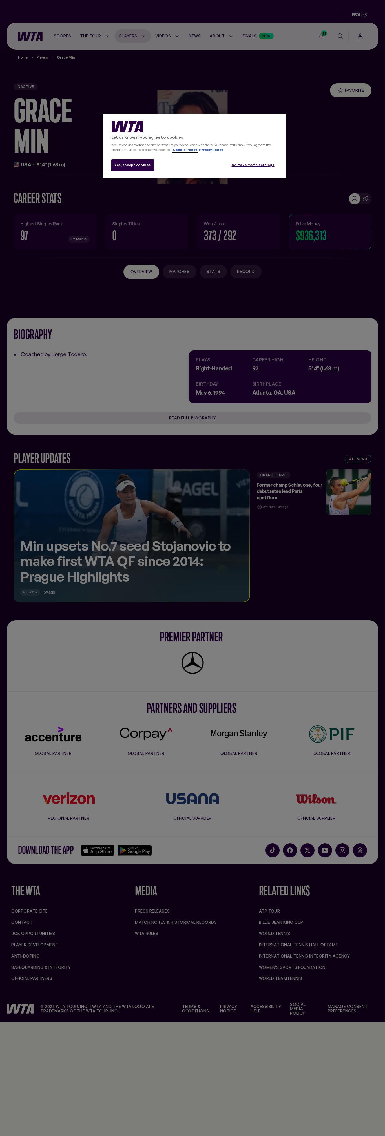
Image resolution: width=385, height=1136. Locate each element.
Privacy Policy (210, 150)
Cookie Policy (185, 150)
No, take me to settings (253, 165)
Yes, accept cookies (132, 165)
